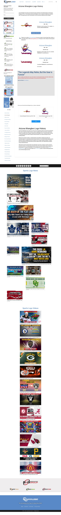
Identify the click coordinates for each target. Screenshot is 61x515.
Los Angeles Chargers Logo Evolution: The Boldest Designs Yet (30, 337)
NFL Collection (26, 80)
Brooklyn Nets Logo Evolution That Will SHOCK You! (28, 392)
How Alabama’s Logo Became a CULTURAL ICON (27, 419)
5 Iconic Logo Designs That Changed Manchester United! (29, 474)
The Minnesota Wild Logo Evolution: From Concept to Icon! (29, 323)
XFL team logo (37, 148)
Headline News (9, 41)
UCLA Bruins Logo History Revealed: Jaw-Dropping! (28, 433)
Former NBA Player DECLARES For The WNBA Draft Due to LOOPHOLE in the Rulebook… (8, 55)
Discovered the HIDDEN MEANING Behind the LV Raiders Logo (29, 405)
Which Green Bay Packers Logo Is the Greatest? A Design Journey (30, 364)
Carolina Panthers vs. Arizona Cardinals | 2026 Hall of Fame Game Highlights (8, 65)
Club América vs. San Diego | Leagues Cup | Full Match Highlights (8, 60)
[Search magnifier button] (56, 1)
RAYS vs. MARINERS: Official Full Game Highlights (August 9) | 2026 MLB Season (8, 49)
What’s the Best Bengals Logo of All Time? (26, 378)
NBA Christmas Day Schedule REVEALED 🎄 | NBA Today (8, 44)
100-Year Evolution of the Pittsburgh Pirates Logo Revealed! (29, 460)
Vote (36, 121)
